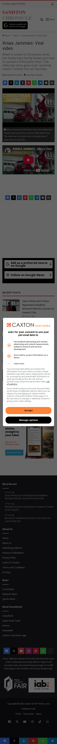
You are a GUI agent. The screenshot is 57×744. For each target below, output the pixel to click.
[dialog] (28, 372)
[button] (28, 363)
